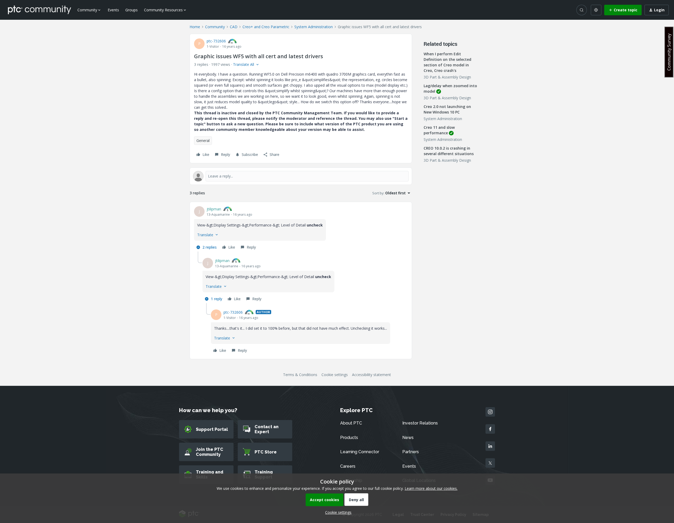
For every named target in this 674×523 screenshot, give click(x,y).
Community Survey (669, 52)
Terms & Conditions (300, 374)
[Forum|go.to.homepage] (39, 10)
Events (113, 9)
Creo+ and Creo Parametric (265, 26)
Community (215, 26)
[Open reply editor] (301, 176)
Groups (131, 9)
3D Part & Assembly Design (447, 77)
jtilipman (214, 208)
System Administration (313, 26)
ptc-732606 (216, 40)
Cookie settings (334, 374)
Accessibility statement (371, 374)
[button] (623, 10)
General (203, 140)
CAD (233, 26)
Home (195, 26)
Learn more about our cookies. (431, 488)
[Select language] (596, 10)
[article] (301, 228)
